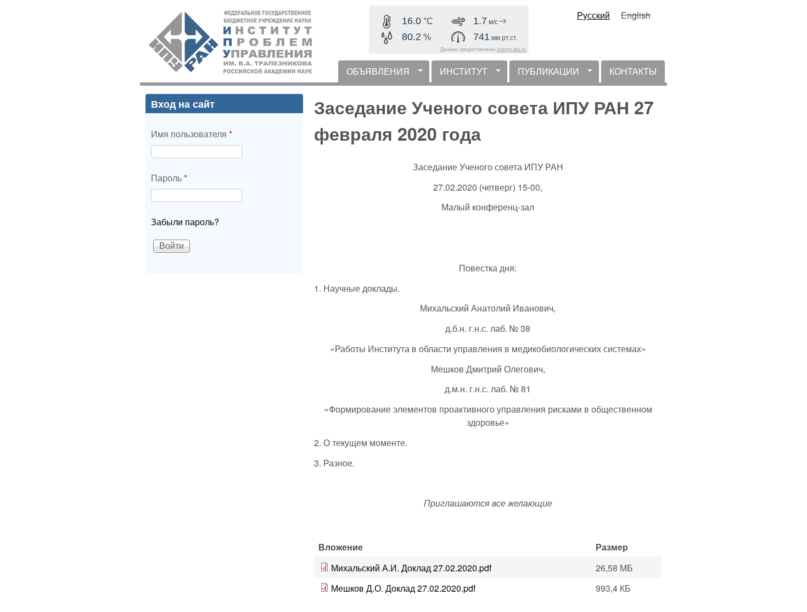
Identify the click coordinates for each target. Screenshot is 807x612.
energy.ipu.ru (511, 49)
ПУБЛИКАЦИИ (544, 73)
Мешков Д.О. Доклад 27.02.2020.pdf (403, 588)
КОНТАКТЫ (633, 71)
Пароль (169, 177)
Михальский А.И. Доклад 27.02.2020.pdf (411, 567)
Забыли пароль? (185, 221)
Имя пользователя (191, 133)
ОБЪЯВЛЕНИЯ (374, 73)
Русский (593, 15)
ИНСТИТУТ (459, 73)
